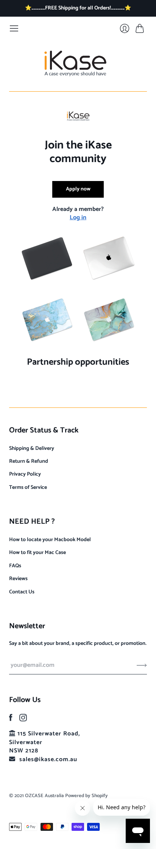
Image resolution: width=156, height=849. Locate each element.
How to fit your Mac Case (37, 552)
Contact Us (21, 592)
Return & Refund (28, 461)
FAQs (15, 566)
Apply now (78, 189)
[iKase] (78, 62)
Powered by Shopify (86, 796)
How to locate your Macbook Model (50, 539)
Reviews (18, 578)
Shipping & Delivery (31, 448)
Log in (78, 217)
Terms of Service (28, 487)
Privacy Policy (25, 474)
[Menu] (14, 28)
